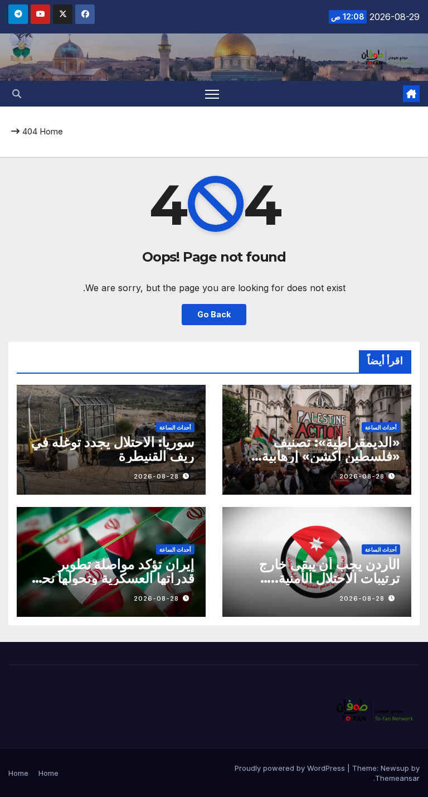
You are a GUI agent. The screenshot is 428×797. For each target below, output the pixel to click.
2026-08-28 (362, 476)
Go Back (214, 314)
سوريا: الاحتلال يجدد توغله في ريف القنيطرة (112, 449)
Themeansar (397, 778)
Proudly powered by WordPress (291, 768)
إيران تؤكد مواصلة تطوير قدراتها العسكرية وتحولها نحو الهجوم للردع (115, 578)
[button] (16, 93)
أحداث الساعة (381, 427)
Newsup (395, 768)
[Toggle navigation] (212, 94)
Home (51, 131)
